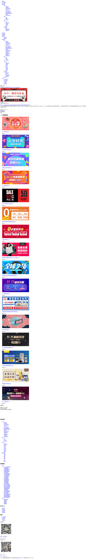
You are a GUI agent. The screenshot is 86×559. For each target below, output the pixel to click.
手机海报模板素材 (7, 469)
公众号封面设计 (8, 43)
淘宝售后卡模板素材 (7, 486)
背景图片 (7, 19)
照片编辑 (5, 27)
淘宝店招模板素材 (7, 487)
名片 (6, 21)
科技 (6, 87)
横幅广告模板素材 (7, 484)
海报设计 (7, 6)
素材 (4, 16)
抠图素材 (5, 503)
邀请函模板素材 (6, 470)
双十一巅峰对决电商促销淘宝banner (7, 347)
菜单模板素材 (6, 477)
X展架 (7, 69)
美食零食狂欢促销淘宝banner (6, 383)
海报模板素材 (6, 468)
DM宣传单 (7, 63)
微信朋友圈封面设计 (9, 13)
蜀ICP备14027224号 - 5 (18, 557)
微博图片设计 (8, 51)
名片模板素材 (6, 472)
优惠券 (7, 64)
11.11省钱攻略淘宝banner (6, 293)
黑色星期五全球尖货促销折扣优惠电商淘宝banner (10, 275)
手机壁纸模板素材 (7, 471)
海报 (6, 26)
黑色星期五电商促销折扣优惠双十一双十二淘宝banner (10, 257)
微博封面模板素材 (7, 497)
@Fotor (4, 554)
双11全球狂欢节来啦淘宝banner (7, 149)
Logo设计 (7, 52)
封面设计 (7, 14)
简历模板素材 (6, 482)
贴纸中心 (5, 38)
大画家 (5, 77)
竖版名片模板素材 (7, 473)
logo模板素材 (6, 489)
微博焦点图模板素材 (7, 496)
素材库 (3, 1)
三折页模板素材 (6, 475)
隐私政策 (3, 512)
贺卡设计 (7, 44)
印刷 (4, 20)
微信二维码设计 (8, 12)
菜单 (6, 70)
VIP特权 (5, 82)
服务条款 (3, 511)
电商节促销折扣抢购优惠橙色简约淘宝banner (9, 221)
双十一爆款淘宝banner (5, 131)
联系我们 (3, 509)
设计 (4, 5)
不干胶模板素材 (6, 483)
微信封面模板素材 (7, 495)
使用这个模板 (2, 110)
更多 (3, 78)
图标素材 (5, 502)
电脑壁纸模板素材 (7, 488)
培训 (4, 87)
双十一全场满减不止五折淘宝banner (7, 203)
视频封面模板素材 (7, 490)
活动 (9, 87)
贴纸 (6, 17)
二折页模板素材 (6, 476)
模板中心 (5, 37)
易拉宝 (7, 67)
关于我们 (3, 510)
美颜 (6, 28)
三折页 (7, 68)
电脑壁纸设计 (8, 53)
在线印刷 (3, 35)
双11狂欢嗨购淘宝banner (6, 329)
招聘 (7, 87)
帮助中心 (3, 508)
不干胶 (7, 65)
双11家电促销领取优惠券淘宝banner (7, 365)
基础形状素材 (6, 499)
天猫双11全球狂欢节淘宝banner (7, 167)
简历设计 (7, 54)
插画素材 (5, 501)
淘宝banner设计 (8, 15)
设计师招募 (4, 2)
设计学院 (3, 3)
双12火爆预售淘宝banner (6, 185)
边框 (6, 18)
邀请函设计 (7, 7)
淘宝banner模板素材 (7, 485)
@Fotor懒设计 (5, 536)
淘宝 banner (12, 87)
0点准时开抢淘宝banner (5, 239)
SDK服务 (5, 83)
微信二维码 (15, 87)
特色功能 (3, 4)
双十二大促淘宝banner (5, 401)
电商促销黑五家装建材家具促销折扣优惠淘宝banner (10, 311)
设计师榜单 (6, 80)
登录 (1, 85)
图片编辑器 (7, 29)
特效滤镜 (7, 30)
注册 (3, 85)
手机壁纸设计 (8, 55)
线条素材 (5, 500)
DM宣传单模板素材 (7, 474)
